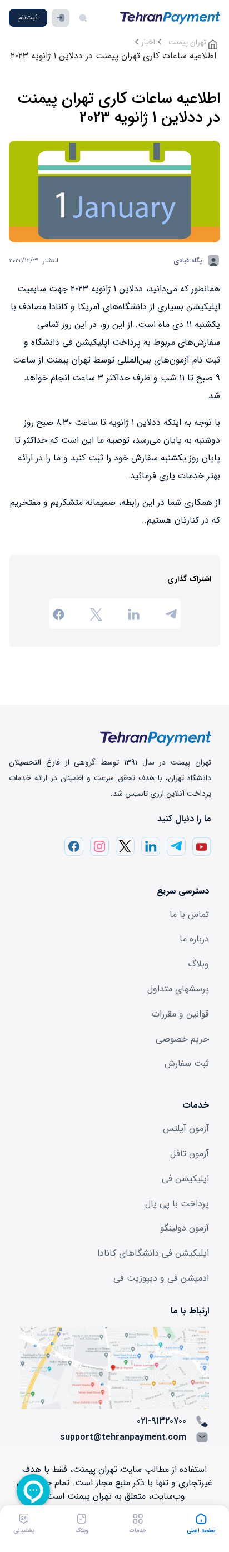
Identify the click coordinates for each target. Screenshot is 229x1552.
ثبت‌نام (28, 17)
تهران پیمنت (188, 42)
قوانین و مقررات (180, 1014)
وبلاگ (198, 964)
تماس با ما (189, 914)
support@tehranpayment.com (123, 1437)
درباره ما (194, 939)
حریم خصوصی (182, 1039)
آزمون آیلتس (186, 1129)
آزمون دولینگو (184, 1228)
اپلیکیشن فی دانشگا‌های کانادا (153, 1253)
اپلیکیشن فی (185, 1179)
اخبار (148, 42)
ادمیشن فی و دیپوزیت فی (161, 1278)
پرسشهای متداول (178, 989)
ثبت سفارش (187, 1063)
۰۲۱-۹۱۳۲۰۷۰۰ (161, 1421)
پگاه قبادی (187, 260)
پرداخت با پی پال (177, 1204)
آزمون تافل (189, 1154)
